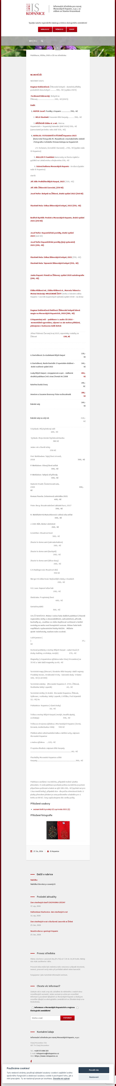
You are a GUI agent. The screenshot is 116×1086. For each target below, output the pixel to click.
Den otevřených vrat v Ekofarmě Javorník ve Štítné (51, 921)
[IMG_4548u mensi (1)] (58, 830)
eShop (71, 29)
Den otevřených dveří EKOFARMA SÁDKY (47, 902)
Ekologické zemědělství (40, 1011)
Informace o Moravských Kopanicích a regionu (54, 1007)
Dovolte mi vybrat (61, 1078)
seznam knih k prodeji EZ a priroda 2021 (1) (51, 809)
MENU (33, 41)
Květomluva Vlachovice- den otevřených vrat (49, 912)
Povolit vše (94, 1070)
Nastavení (93, 1077)
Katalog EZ (45, 29)
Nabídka (33, 880)
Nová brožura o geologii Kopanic (44, 931)
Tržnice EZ (59, 29)
